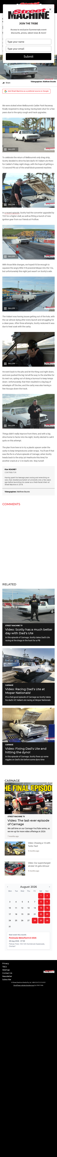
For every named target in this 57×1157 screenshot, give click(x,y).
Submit (28, 56)
